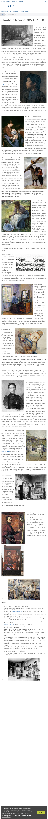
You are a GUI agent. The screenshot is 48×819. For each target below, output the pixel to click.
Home (3, 14)
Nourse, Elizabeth (16, 611)
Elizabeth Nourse (8, 624)
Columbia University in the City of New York (12, 1)
